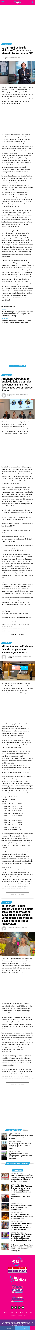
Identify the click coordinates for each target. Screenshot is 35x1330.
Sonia (10, 395)
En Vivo (11, 1312)
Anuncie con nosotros (18, 1315)
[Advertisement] (17, 24)
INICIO (5, 1312)
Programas (19, 1312)
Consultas (28, 1312)
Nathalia (7, 58)
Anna (10, 657)
